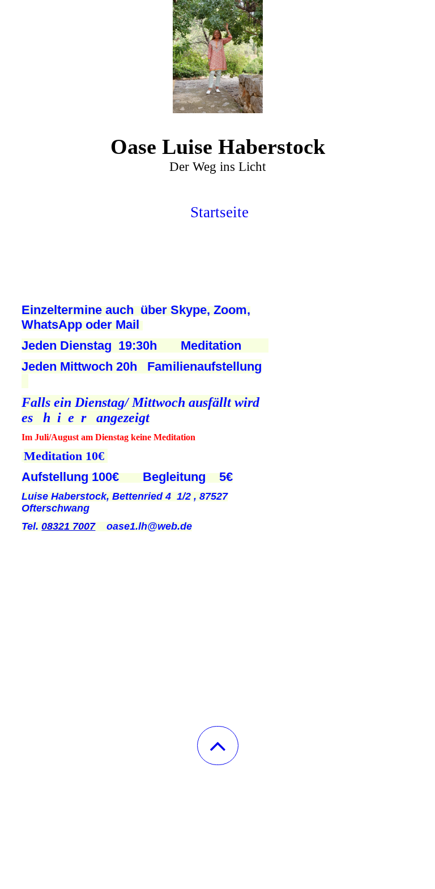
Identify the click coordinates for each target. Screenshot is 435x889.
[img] (217, 56)
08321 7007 (68, 526)
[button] (217, 745)
